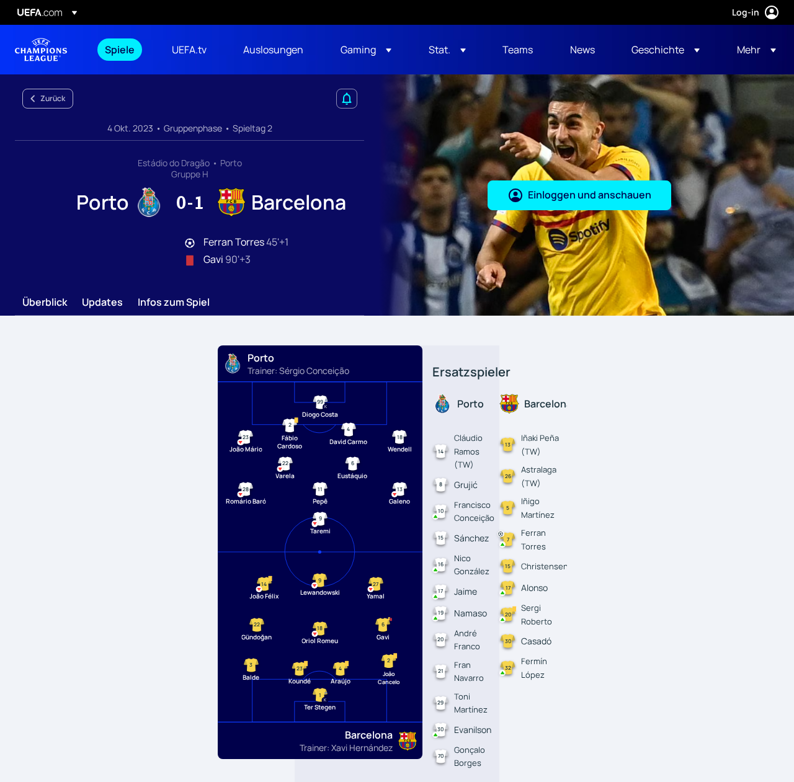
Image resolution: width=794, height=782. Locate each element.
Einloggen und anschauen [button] (589, 195)
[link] (120, 49)
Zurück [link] (52, 98)
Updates (102, 302)
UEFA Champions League (41, 49)
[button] (365, 49)
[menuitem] (123, 49)
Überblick (44, 302)
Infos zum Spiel (174, 302)
